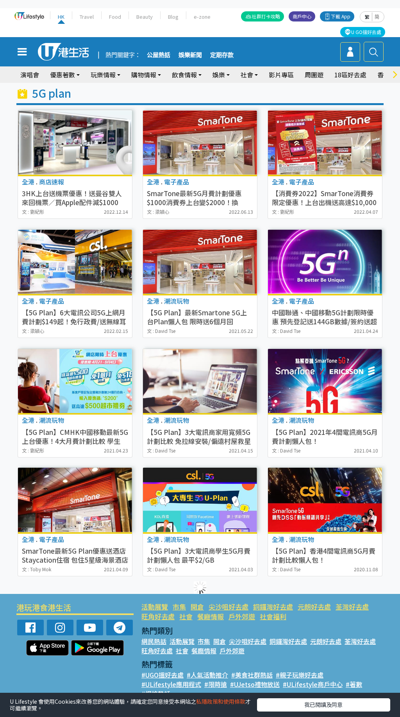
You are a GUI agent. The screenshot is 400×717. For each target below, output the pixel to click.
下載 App (340, 16)
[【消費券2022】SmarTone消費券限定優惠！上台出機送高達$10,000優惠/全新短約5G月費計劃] (325, 142)
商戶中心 (302, 16)
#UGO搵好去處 (162, 674)
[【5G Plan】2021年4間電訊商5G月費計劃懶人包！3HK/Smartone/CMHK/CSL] (325, 381)
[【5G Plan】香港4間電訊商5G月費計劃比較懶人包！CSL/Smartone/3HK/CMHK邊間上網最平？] (325, 500)
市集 (179, 607)
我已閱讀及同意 (323, 704)
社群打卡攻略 (266, 16)
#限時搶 (215, 684)
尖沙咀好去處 (228, 607)
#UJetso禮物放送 (255, 684)
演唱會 (29, 74)
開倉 (197, 607)
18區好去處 (350, 74)
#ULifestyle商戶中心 (313, 684)
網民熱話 (153, 641)
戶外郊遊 (242, 616)
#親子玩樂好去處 (299, 674)
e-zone (202, 16)
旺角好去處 (158, 616)
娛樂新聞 (190, 55)
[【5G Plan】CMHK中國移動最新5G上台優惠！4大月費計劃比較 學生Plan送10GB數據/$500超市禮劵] (75, 381)
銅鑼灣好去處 (273, 607)
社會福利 (273, 616)
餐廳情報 (210, 616)
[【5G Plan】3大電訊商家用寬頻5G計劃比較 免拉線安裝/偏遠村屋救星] (200, 381)
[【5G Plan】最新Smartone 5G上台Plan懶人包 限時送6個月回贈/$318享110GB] (200, 262)
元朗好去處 (314, 607)
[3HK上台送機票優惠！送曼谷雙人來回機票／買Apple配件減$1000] (75, 142)
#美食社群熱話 (252, 674)
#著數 (354, 684)
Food (115, 16)
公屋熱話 (158, 55)
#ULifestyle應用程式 (171, 684)
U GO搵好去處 (366, 32)
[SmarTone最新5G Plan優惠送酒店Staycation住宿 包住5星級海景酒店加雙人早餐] (75, 500)
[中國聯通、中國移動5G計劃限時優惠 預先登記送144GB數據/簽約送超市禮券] (325, 262)
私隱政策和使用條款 (220, 701)
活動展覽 (154, 607)
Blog (173, 16)
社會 (186, 616)
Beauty (144, 16)
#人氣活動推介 (207, 674)
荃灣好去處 (352, 607)
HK (61, 16)
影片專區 (281, 74)
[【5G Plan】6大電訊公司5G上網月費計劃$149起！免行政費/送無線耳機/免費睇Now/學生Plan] (75, 262)
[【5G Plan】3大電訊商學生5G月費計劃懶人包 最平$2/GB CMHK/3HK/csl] (200, 500)
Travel (87, 16)
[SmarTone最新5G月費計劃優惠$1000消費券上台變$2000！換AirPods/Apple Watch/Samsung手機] (200, 142)
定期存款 (222, 55)
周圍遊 (314, 74)
